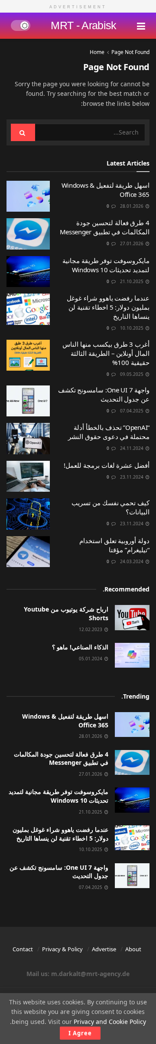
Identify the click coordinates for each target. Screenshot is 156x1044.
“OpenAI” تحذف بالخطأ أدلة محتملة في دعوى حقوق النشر (109, 432)
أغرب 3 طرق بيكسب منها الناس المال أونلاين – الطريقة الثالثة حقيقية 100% (106, 353)
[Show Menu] (141, 26)
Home (97, 52)
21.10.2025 (132, 281)
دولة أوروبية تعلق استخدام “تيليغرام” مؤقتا (114, 545)
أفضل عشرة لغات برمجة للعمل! (107, 465)
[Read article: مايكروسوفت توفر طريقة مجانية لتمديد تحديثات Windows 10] (28, 271)
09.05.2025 (132, 374)
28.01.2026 (132, 206)
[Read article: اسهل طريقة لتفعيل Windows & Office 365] (28, 196)
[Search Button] (23, 132)
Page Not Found (130, 52)
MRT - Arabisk (83, 25)
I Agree (80, 1033)
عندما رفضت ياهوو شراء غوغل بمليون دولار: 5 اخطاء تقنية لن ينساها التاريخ (108, 307)
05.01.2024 (91, 658)
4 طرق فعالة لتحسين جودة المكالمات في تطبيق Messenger (105, 227)
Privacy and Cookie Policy (110, 1021)
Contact (23, 949)
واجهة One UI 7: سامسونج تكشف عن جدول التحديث (104, 394)
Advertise (104, 949)
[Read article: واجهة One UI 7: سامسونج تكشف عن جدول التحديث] (28, 401)
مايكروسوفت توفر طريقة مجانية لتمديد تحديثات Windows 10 (106, 265)
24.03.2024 (132, 561)
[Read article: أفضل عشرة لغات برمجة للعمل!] (28, 476)
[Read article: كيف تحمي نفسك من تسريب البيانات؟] (28, 514)
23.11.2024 (132, 477)
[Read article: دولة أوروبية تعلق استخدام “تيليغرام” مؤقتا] (28, 552)
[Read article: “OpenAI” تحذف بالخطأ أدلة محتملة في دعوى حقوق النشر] (28, 438)
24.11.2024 (132, 448)
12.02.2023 (91, 629)
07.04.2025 (132, 411)
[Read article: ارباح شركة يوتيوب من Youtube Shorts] (132, 617)
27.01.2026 (132, 243)
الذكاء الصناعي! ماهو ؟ (80, 647)
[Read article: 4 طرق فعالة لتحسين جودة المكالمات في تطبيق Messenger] (28, 234)
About (133, 949)
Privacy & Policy (62, 949)
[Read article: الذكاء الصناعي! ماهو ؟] (132, 655)
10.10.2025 (132, 328)
